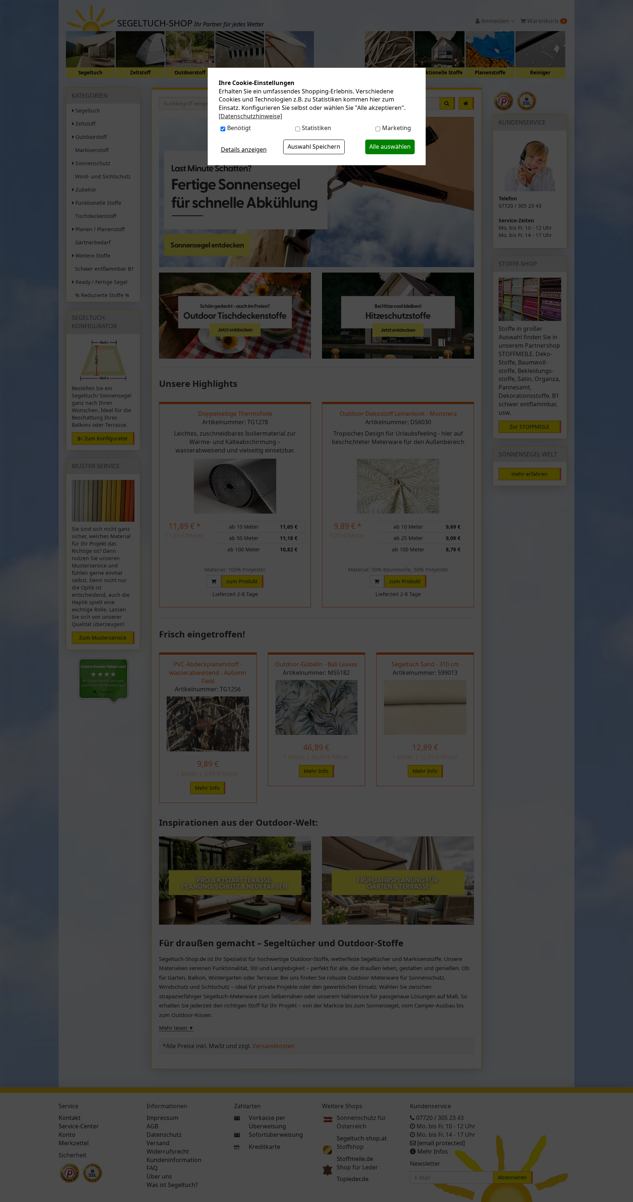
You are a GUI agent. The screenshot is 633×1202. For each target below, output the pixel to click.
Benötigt (239, 128)
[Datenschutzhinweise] (250, 116)
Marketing (396, 128)
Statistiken (316, 128)
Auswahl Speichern (314, 147)
